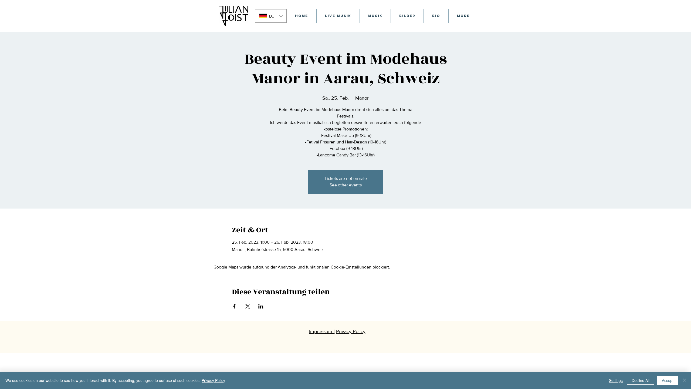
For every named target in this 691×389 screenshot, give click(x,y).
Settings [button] (616, 380)
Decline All (640, 380)
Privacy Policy (213, 380)
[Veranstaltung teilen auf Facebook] (234, 306)
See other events (346, 185)
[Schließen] (684, 380)
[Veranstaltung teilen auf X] (247, 306)
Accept (667, 380)
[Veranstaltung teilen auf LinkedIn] (260, 306)
